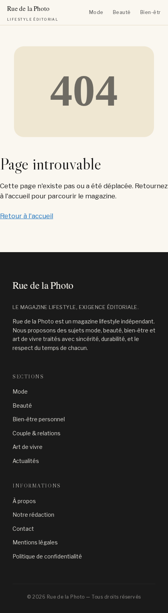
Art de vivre (28, 446)
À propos (24, 501)
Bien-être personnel (39, 419)
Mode (96, 12)
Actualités (26, 461)
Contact (23, 528)
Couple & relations (37, 433)
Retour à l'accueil (26, 216)
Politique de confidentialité (47, 556)
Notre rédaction (33, 514)
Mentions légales (35, 542)
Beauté (122, 12)
